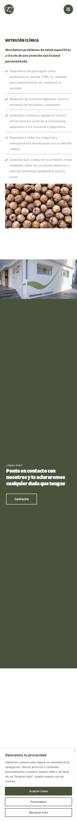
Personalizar (39, 801)
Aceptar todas (38, 791)
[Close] (74, 750)
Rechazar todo (38, 812)
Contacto (21, 499)
